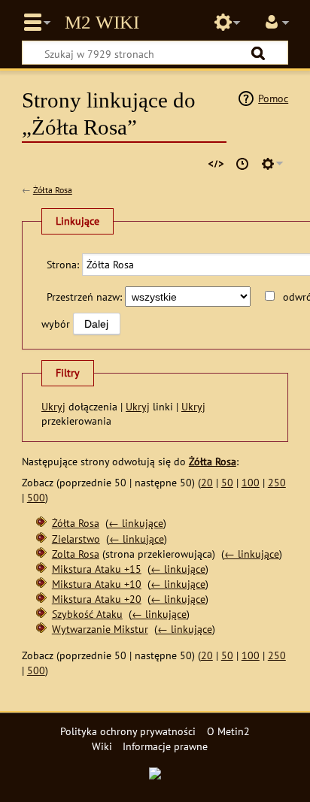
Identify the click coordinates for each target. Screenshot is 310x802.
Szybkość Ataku (87, 614)
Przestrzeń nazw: (84, 296)
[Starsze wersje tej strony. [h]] (242, 163)
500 (36, 497)
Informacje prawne (165, 746)
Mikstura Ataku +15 (96, 568)
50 (227, 482)
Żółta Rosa (52, 189)
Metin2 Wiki (102, 22)
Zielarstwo (76, 538)
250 (277, 482)
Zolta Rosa (75, 553)
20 (207, 482)
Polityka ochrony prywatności (128, 731)
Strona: (63, 264)
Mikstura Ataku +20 (96, 599)
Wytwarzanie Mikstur (100, 629)
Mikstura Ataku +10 (96, 584)
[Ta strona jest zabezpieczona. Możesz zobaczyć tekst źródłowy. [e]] (215, 163)
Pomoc (273, 98)
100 (251, 482)
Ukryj (53, 406)
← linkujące (135, 523)
